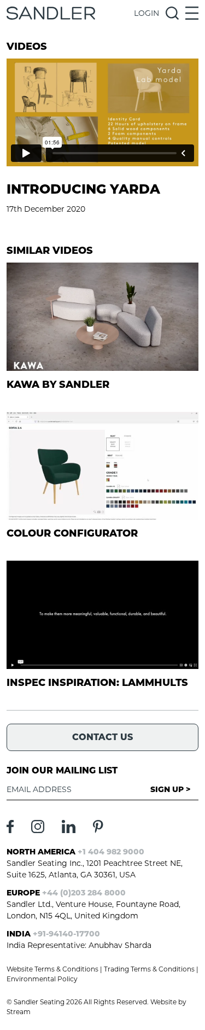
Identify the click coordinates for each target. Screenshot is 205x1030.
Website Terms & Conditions (52, 969)
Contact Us (102, 737)
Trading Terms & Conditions (149, 969)
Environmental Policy (42, 979)
